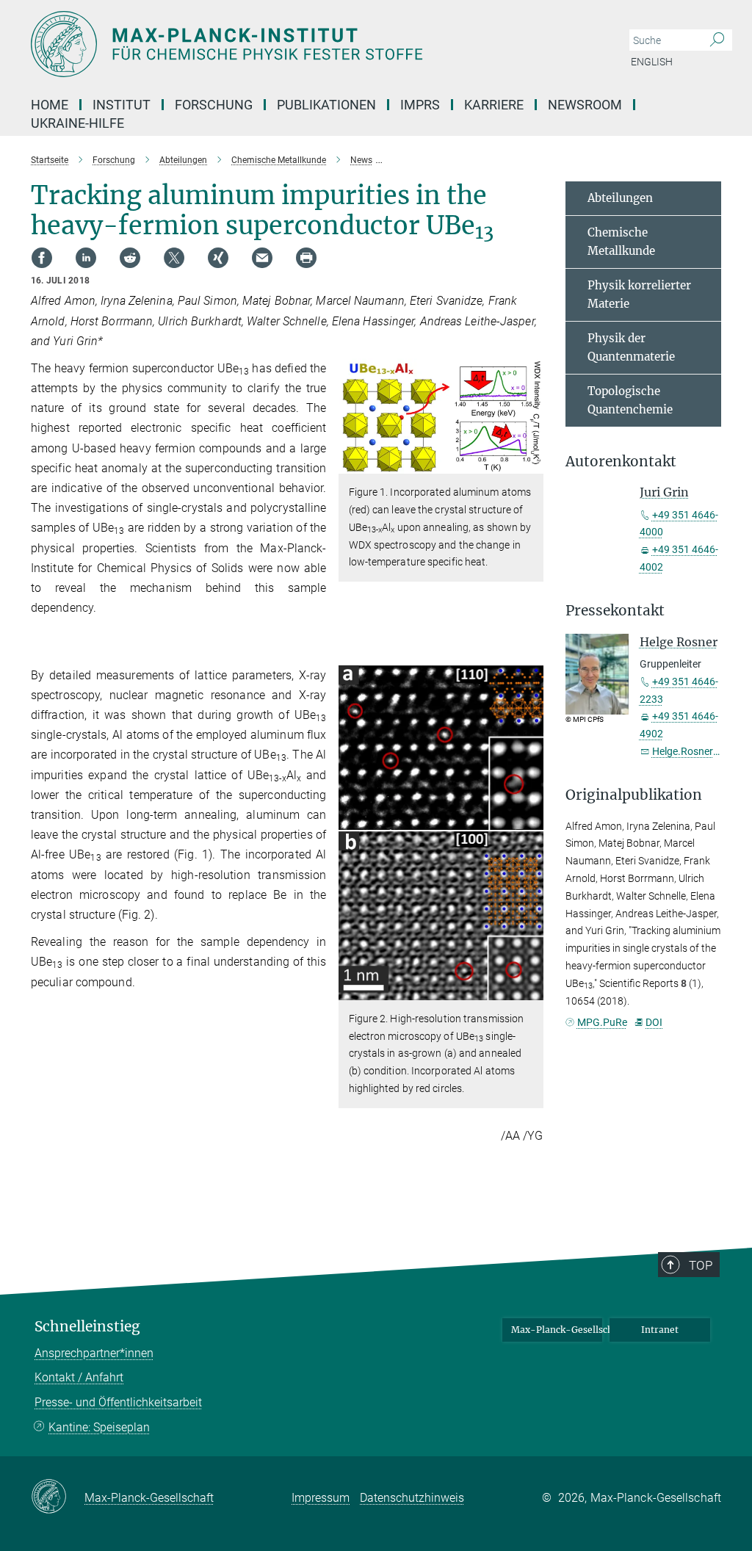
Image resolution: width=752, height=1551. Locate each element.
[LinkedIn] (86, 258)
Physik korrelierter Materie (639, 294)
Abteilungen (620, 198)
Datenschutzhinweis (412, 1498)
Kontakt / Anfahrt (79, 1377)
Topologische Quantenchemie (630, 400)
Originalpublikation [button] (633, 795)
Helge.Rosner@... (691, 751)
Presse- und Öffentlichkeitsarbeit (118, 1402)
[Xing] (218, 258)
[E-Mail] (262, 258)
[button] (530, 463)
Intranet (660, 1329)
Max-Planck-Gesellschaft (557, 1329)
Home (49, 104)
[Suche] (717, 40)
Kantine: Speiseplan (99, 1427)
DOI (654, 1022)
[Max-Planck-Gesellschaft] (57, 1497)
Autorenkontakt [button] (620, 461)
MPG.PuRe (602, 1022)
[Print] (306, 258)
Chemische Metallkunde (621, 241)
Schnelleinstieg (87, 1326)
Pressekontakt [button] (615, 610)
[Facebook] (42, 258)
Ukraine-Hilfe (77, 123)
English (652, 62)
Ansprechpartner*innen (94, 1353)
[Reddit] (130, 258)
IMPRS (420, 104)
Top (700, 1265)
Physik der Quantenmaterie (631, 347)
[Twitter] (174, 258)
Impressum (321, 1498)
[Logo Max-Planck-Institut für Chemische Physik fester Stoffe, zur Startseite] (306, 44)
